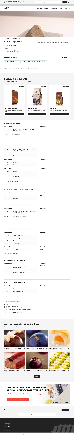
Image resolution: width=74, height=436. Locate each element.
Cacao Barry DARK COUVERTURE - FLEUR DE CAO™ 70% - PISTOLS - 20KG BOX (24, 150)
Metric (64, 57)
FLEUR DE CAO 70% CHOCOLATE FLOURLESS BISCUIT (34, 61)
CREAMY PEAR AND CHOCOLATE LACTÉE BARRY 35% (17, 64)
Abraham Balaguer (16, 38)
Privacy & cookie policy (21, 434)
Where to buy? (57, 424)
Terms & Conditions (13, 434)
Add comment (65, 409)
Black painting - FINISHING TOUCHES (14, 68)
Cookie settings (29, 434)
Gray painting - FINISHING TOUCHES (61, 64)
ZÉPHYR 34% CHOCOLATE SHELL (13, 61)
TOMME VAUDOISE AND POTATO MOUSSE (41, 64)
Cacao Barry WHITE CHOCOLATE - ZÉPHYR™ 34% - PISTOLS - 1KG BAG (23, 130)
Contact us (20, 424)
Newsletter (38, 424)
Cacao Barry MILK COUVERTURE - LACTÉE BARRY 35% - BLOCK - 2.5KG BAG (24, 212)
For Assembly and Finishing (31, 68)
